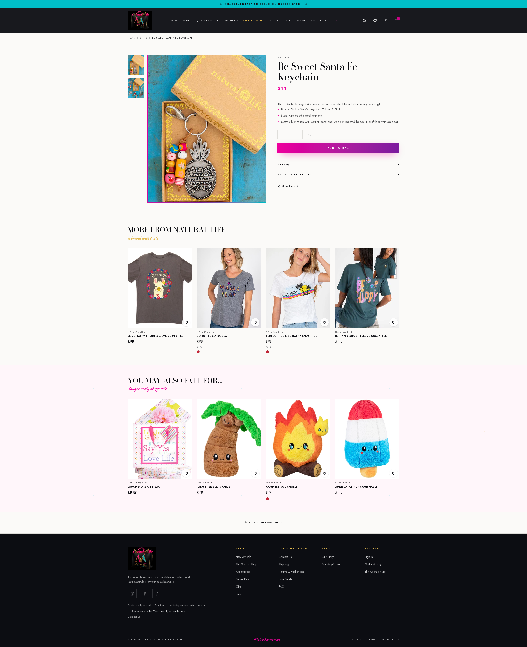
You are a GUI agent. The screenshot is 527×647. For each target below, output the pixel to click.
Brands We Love (331, 564)
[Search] (364, 20)
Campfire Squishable (282, 487)
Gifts (143, 37)
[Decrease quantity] (282, 134)
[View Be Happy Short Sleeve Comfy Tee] (367, 288)
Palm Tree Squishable (213, 487)
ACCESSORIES (226, 20)
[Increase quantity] (297, 134)
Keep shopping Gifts (266, 522)
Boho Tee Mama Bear (213, 336)
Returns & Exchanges (294, 174)
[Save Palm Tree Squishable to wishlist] (255, 473)
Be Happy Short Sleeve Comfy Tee (361, 336)
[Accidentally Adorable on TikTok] (156, 593)
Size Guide (285, 579)
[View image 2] (136, 88)
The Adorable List (375, 572)
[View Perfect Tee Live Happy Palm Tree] (298, 288)
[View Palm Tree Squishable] (229, 439)
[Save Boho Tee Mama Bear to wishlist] (255, 322)
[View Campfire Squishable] (298, 439)
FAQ (281, 586)
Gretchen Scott (139, 482)
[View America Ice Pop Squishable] (367, 439)
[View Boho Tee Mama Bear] (229, 288)
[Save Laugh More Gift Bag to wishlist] (186, 473)
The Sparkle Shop (246, 564)
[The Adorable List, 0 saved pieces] (375, 20)
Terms (372, 639)
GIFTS (274, 20)
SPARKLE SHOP (252, 20)
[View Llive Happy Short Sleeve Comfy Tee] (160, 288)
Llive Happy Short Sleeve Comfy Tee (156, 336)
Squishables (205, 482)
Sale (238, 594)
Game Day (242, 579)
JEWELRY (203, 20)
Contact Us (285, 557)
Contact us (134, 616)
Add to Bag (338, 148)
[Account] (385, 20)
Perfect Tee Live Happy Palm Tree (291, 336)
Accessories (243, 572)
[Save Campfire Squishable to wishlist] (324, 473)
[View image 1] (136, 65)
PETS (323, 20)
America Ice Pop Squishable (356, 487)
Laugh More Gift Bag (144, 487)
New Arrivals (243, 557)
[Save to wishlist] (309, 134)
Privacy (357, 639)
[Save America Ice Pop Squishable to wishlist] (393, 473)
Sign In (369, 557)
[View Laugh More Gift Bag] (160, 439)
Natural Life (287, 57)
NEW (174, 20)
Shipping (284, 164)
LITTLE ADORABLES (299, 20)
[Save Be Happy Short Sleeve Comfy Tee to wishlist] (393, 322)
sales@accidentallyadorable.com (166, 611)
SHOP (186, 20)
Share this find (290, 186)
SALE (337, 20)
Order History (373, 564)
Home (131, 37)
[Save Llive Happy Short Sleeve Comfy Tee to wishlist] (186, 322)
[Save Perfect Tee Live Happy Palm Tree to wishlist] (324, 322)
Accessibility (390, 639)
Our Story (328, 557)
